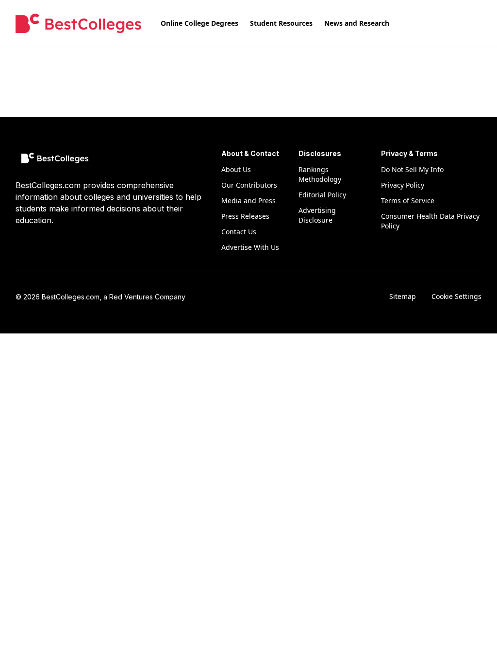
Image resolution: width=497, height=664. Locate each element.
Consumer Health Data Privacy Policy (430, 220)
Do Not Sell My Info (412, 169)
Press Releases (245, 216)
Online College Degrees (199, 23)
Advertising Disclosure (317, 215)
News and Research (356, 23)
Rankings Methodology (319, 174)
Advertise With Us (250, 247)
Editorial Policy (322, 194)
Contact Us (238, 231)
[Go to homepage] (78, 23)
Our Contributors (249, 185)
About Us (236, 169)
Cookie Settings (456, 296)
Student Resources (281, 23)
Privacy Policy (402, 185)
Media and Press (248, 200)
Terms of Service (407, 200)
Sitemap (402, 296)
